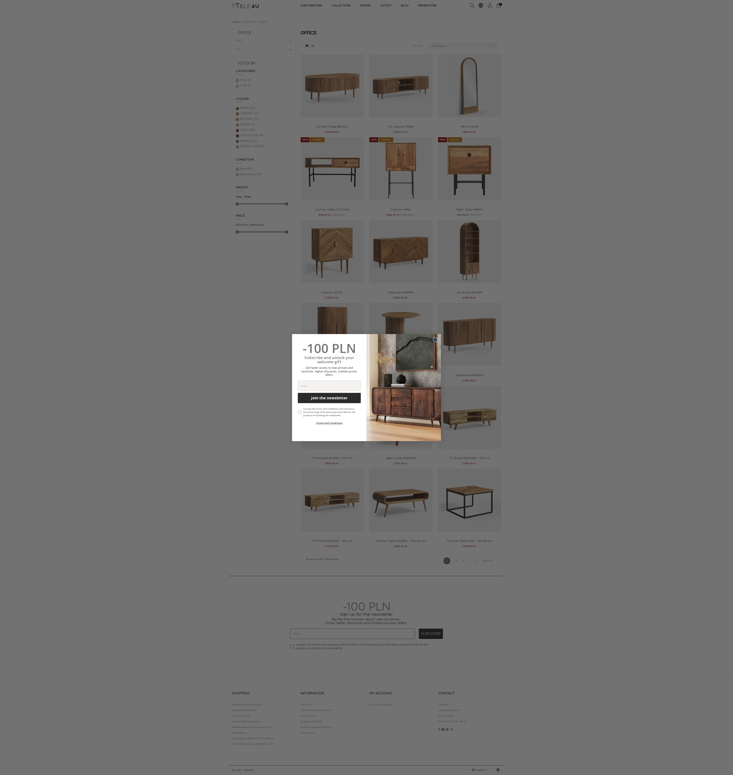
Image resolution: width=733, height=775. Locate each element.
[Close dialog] (435, 340)
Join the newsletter (329, 397)
